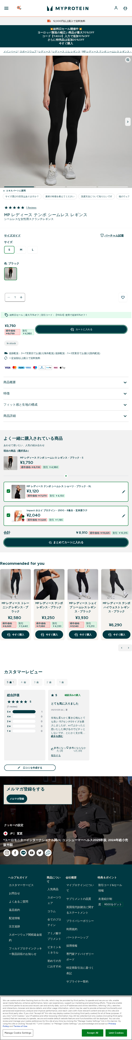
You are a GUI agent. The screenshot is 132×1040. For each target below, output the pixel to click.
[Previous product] (121, 647)
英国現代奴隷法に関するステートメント (80, 910)
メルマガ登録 (17, 798)
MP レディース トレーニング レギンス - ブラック (15, 607)
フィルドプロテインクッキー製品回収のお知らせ (25, 951)
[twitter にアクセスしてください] (39, 852)
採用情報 (71, 945)
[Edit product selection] (123, 491)
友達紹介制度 (110, 901)
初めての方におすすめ (54, 963)
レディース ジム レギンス (66, 51)
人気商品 (52, 889)
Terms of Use (20, 1026)
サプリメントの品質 (78, 898)
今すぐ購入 (18, 634)
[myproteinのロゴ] (67, 8)
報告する (56, 755)
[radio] (9, 250)
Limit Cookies (116, 1033)
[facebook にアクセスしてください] (15, 852)
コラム (51, 911)
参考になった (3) (60, 749)
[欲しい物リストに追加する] (123, 297)
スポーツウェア (28, 51)
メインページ (10, 51)
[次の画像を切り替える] (128, 122)
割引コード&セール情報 (110, 888)
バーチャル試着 (114, 235)
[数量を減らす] (9, 297)
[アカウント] (116, 8)
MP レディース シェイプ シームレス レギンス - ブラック (83, 607)
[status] (15, 297)
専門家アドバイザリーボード (80, 957)
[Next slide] (131, 612)
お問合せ (14, 893)
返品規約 (14, 909)
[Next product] (128, 647)
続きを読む (57, 736)
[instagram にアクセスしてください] (6, 852)
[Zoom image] (128, 60)
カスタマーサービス (21, 885)
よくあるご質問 (18, 901)
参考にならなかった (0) (77, 749)
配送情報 (14, 918)
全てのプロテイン (54, 922)
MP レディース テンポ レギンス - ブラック (49, 605)
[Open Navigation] (6, 8)
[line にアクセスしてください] (23, 852)
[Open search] (19, 8)
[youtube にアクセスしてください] (31, 852)
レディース (44, 51)
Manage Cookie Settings (18, 1033)
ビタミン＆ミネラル (54, 950)
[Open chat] (48, 852)
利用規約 (71, 929)
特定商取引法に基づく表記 (80, 970)
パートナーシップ (77, 937)
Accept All (92, 1033)
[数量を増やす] (21, 297)
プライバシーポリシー (80, 920)
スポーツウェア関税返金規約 (25, 937)
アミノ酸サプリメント (54, 936)
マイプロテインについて (80, 888)
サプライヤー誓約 (77, 981)
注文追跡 (14, 926)
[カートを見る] (125, 8)
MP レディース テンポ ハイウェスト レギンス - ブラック (116, 607)
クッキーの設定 (13, 825)
